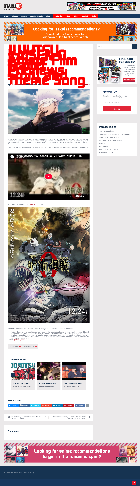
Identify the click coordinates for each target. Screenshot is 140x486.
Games (24, 16)
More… (49, 16)
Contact (85, 16)
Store (68, 16)
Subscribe (59, 16)
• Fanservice (103, 146)
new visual (34, 204)
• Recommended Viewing (108, 149)
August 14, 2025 (17, 386)
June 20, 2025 (42, 386)
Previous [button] (13, 375)
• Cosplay (102, 143)
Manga (15, 16)
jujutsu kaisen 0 (30, 346)
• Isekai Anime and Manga (109, 137)
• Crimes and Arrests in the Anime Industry (115, 134)
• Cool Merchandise (106, 152)
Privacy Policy (29, 473)
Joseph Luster (18, 84)
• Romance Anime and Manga (110, 140)
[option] (23, 376)
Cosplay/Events (36, 16)
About (76, 16)
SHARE (86, 84)
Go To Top (134, 483)
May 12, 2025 (67, 386)
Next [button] (84, 375)
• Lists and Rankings (106, 131)
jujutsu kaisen (15, 346)
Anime (6, 16)
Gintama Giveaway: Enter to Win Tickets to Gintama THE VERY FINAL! (69, 417)
